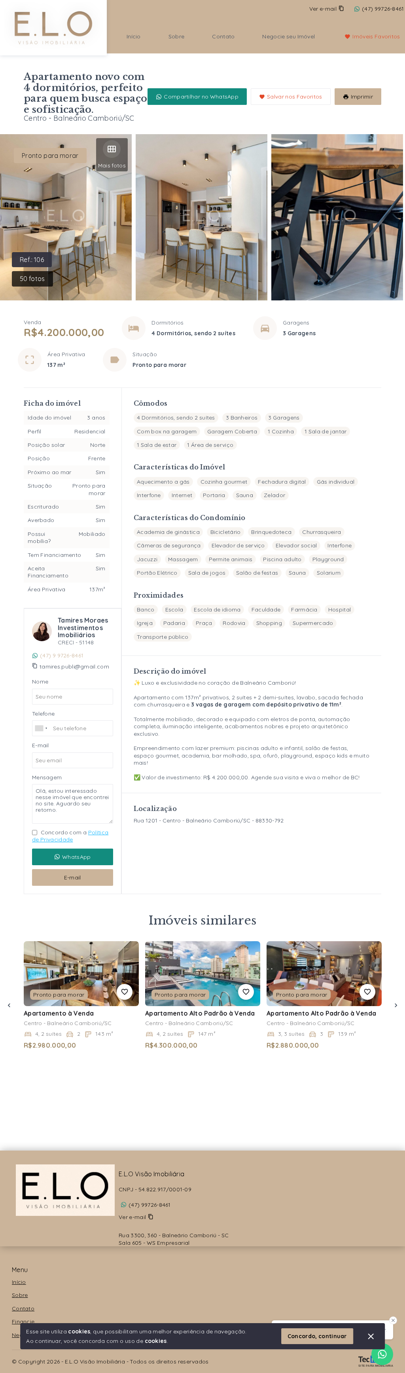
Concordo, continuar (317, 1336)
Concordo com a (70, 836)
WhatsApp (76, 856)
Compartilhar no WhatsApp (201, 96)
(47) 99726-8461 (150, 1204)
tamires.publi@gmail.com (74, 666)
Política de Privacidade (70, 836)
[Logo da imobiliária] (53, 26)
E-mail (72, 877)
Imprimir (362, 96)
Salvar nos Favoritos (294, 96)
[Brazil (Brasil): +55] (41, 728)
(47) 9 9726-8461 (61, 655)
